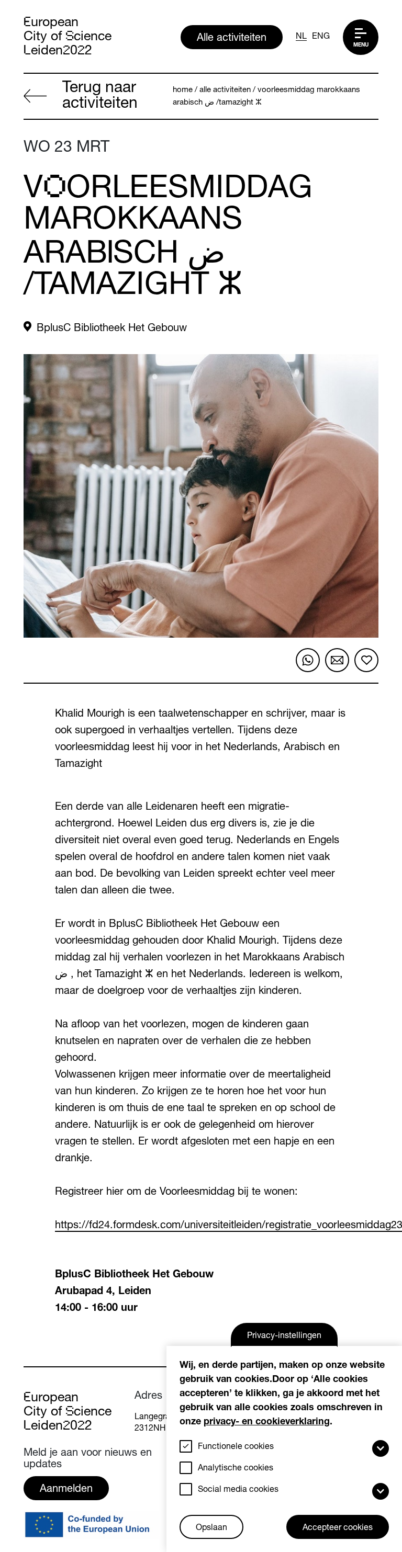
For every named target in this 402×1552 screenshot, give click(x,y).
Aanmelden (66, 1490)
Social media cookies (238, 1490)
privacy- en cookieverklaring (267, 1422)
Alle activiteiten (231, 38)
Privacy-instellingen (284, 1336)
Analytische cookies (235, 1469)
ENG (321, 37)
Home (183, 90)
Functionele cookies (236, 1447)
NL (301, 37)
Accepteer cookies (338, 1528)
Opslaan (211, 1528)
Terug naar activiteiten (100, 96)
